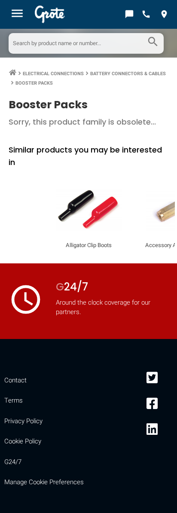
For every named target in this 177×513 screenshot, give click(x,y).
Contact (15, 380)
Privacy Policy (23, 421)
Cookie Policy (22, 441)
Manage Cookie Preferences (44, 482)
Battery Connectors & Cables (128, 73)
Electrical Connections (53, 73)
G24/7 (12, 462)
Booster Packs (34, 83)
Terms (13, 400)
